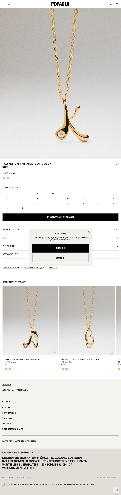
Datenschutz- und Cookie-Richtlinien (32, 484)
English (60, 248)
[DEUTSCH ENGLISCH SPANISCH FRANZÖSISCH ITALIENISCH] (60, 385)
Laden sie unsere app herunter (19, 441)
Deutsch (60, 258)
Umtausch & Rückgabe (34, 267)
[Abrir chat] (116, 490)
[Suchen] (9, 4)
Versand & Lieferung (11, 267)
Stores (6, 402)
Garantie (53, 267)
